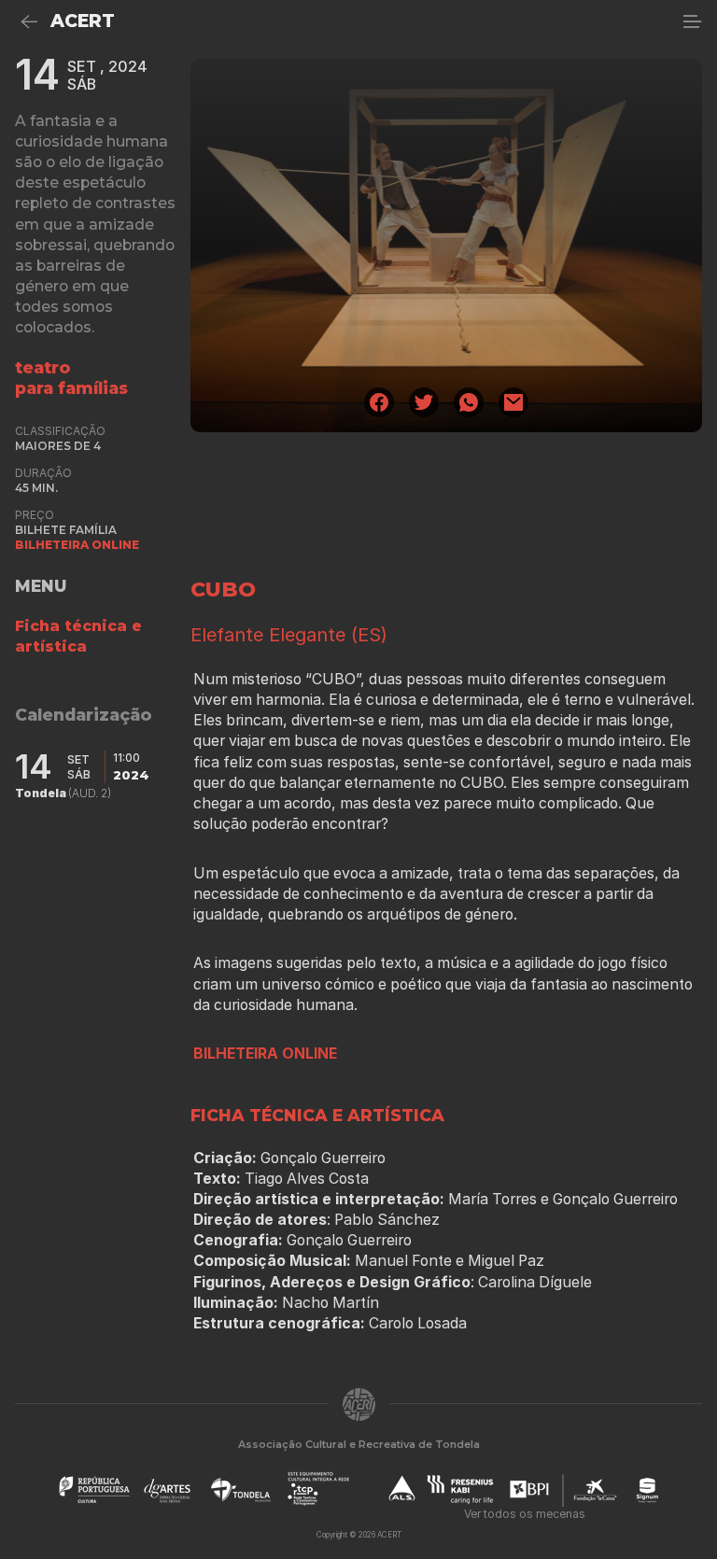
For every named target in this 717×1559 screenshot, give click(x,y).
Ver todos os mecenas (524, 1514)
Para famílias (71, 388)
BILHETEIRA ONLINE (77, 545)
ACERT (82, 21)
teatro (43, 367)
